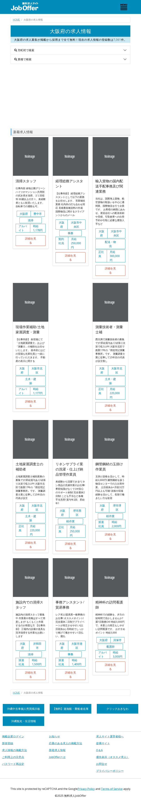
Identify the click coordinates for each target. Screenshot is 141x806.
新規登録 (7, 743)
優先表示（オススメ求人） (112, 757)
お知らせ (54, 736)
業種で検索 (24, 59)
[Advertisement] (70, 96)
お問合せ (101, 764)
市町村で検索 (25, 50)
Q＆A (99, 750)
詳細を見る (30, 240)
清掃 (30, 220)
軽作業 (70, 521)
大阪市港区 (76, 646)
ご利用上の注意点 (13, 757)
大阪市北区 (36, 370)
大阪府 (24, 214)
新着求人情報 (57, 750)
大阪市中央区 (76, 225)
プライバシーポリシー (110, 771)
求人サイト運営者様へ (110, 736)
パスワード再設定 (13, 764)
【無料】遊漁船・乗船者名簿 (70, 709)
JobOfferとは (57, 757)
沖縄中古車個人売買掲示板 (23, 709)
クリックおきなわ (117, 709)
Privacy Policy (86, 789)
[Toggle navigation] (123, 7)
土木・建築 (30, 381)
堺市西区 (77, 513)
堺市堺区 (117, 508)
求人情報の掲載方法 (14, 750)
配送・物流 (110, 244)
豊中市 (38, 214)
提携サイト (103, 743)
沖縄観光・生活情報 (23, 721)
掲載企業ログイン (13, 736)
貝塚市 (117, 640)
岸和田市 (37, 646)
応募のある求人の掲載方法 (65, 743)
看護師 (110, 646)
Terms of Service (112, 789)
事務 (70, 233)
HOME (16, 19)
